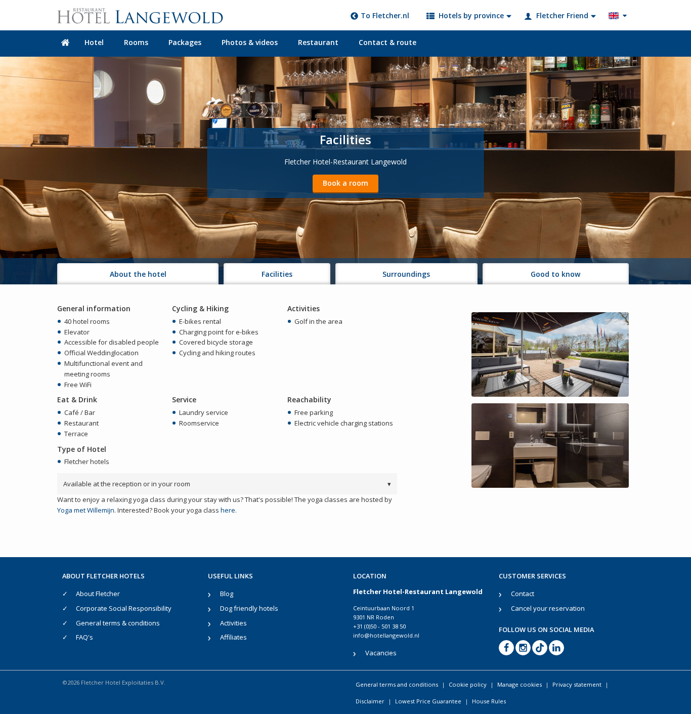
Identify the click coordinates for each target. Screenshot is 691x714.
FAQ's (84, 637)
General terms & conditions (118, 622)
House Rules (489, 701)
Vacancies (381, 652)
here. (229, 510)
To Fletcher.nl (385, 15)
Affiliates (233, 637)
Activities (233, 622)
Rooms (136, 42)
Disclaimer (370, 701)
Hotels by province (471, 15)
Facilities (277, 274)
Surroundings (406, 274)
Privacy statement (576, 684)
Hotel (94, 42)
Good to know (555, 274)
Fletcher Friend (562, 15)
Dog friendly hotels (249, 608)
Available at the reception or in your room (227, 483)
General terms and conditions (397, 684)
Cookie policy (468, 684)
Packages (184, 42)
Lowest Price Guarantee (428, 701)
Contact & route (387, 42)
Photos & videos (250, 42)
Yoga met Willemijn (85, 510)
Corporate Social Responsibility (123, 608)
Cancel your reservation (548, 608)
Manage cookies (519, 684)
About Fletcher (98, 593)
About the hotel (138, 274)
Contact (522, 593)
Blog (226, 593)
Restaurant (318, 42)
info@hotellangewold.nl (386, 635)
